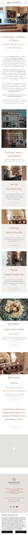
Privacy (10, 499)
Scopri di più (14, 124)
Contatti (7, 498)
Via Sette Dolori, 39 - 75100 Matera (14, 489)
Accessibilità (14, 501)
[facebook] (13, 506)
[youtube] (17, 506)
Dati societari (18, 498)
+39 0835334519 (14, 490)
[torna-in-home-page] (14, 481)
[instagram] (11, 506)
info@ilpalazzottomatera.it (16, 492)
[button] (14, 448)
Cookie (18, 499)
